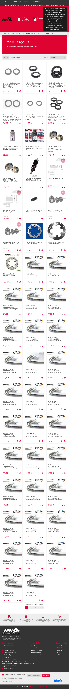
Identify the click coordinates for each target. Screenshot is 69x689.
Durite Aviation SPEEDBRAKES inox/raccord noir (53, 562)
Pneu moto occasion (36, 655)
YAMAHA (59, 650)
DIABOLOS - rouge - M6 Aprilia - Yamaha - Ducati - (11, 242)
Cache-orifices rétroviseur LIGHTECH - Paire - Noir (34, 211)
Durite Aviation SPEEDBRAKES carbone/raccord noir (54, 339)
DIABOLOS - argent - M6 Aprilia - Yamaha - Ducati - (56, 211)
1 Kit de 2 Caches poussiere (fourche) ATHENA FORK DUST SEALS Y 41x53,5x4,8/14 (12, 85)
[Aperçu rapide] (18, 91)
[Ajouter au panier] (20, 91)
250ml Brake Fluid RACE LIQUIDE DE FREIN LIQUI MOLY (34, 148)
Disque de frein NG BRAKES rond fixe (9, 274)
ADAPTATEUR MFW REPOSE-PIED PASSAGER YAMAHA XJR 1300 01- (56, 149)
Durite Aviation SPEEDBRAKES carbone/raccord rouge (55, 434)
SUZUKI (59, 648)
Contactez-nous (8, 645)
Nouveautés (34, 648)
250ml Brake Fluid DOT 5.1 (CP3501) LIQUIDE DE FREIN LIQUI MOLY (12, 148)
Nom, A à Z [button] (54, 57)
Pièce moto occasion (36, 650)
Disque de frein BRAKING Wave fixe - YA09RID (34, 242)
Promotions (34, 645)
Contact (37, 1)
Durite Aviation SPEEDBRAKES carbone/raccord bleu (32, 307)
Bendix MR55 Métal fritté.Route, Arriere (9, 211)
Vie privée (6, 657)
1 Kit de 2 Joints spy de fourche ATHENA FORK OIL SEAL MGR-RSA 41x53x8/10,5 (34, 117)
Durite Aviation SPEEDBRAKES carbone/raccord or (31, 402)
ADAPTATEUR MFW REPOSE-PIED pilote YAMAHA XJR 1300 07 (10, 180)
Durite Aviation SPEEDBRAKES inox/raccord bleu (31, 530)
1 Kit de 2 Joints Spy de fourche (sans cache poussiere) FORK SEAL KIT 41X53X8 (56, 85)
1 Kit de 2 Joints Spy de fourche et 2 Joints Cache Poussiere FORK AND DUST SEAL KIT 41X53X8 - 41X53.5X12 (56, 118)
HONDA (59, 652)
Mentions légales (8, 655)
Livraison (6, 648)
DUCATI (59, 645)
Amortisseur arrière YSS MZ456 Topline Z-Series (33, 179)
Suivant (40, 607)
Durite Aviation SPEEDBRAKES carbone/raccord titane (10, 498)
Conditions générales (10, 652)
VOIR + (59, 655)
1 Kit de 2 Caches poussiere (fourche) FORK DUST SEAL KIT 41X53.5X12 (34, 84)
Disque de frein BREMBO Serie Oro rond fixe (56, 242)
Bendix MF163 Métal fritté (56, 178)
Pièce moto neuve (36, 652)
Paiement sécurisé (9, 650)
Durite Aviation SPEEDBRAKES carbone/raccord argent (33, 275)
